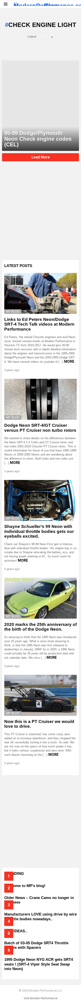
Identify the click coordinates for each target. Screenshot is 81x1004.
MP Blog (13, 311)
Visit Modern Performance (40, 998)
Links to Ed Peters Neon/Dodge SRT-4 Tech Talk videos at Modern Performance (39, 324)
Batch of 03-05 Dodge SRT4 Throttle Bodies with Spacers (36, 945)
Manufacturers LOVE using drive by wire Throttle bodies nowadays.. (40, 916)
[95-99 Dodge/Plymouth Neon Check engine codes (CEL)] (40, 105)
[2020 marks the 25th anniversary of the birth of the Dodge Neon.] (40, 598)
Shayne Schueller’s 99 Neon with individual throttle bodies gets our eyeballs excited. (39, 531)
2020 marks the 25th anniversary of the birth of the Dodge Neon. (40, 627)
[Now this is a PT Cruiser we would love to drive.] (40, 695)
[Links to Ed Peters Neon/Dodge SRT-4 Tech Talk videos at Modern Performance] (40, 293)
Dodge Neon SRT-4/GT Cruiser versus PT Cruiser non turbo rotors (40, 427)
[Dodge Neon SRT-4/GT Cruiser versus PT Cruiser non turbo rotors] (40, 399)
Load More (41, 157)
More (69, 361)
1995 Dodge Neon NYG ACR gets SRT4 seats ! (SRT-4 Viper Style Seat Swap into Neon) (38, 964)
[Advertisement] (40, 214)
